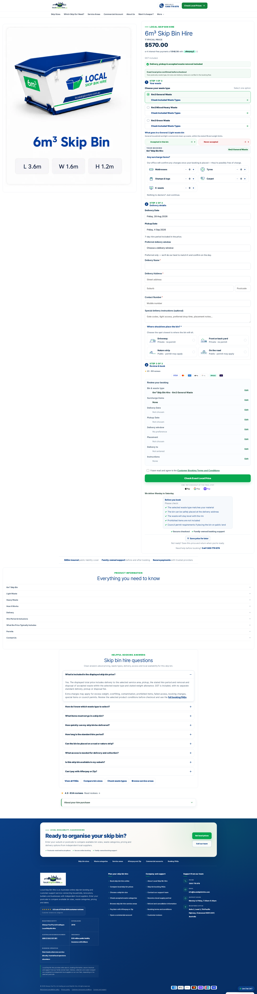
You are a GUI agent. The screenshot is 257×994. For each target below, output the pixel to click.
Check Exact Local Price (197, 478)
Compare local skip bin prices (121, 887)
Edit (246, 390)
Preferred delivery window (158, 242)
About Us (130, 14)
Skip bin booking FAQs (156, 887)
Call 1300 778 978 (211, 548)
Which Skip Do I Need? (74, 14)
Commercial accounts (154, 861)
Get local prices (202, 836)
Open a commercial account (121, 915)
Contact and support (99, 989)
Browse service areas (143, 781)
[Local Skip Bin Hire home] (64, 5)
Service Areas (94, 14)
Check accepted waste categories (123, 898)
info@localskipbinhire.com (199, 892)
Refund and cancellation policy (49, 989)
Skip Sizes (55, 14)
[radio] (198, 94)
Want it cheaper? (146, 14)
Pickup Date (151, 223)
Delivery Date (152, 210)
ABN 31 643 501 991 (49, 938)
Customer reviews (155, 915)
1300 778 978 (194, 883)
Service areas (117, 861)
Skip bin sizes (83, 861)
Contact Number (154, 297)
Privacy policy (65, 989)
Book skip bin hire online (119, 881)
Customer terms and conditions (82, 989)
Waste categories (101, 861)
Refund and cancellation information (162, 904)
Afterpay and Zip (134, 861)
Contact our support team (158, 892)
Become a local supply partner (159, 898)
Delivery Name (153, 260)
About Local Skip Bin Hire (157, 881)
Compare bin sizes (93, 781)
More (159, 14)
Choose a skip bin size (119, 892)
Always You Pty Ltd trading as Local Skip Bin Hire (61, 986)
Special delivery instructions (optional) (164, 311)
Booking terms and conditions (159, 909)
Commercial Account (113, 14)
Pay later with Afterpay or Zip (121, 909)
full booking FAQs (177, 697)
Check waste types (117, 781)
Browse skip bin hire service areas (123, 904)
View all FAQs (72, 781)
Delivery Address (154, 273)
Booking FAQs (173, 861)
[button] (128, 587)
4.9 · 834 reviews (152, 371)
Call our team (202, 844)
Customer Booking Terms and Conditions (198, 470)
